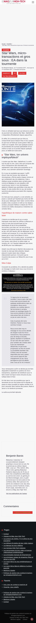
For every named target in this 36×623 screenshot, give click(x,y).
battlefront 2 (6, 73)
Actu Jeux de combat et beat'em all (15, 584)
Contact (6, 534)
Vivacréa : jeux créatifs (11, 587)
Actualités (6, 50)
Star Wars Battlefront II (9, 76)
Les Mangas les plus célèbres (13, 545)
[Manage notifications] (31, 619)
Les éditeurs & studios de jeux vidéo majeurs (18, 543)
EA (15, 73)
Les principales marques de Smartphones (17, 555)
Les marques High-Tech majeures (14, 548)
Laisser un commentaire (22, 512)
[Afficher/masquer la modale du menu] (33, 2)
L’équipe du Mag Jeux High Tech (14, 536)
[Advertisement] (18, 18)
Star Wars (22, 73)
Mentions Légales (9, 570)
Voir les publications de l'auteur (16, 493)
